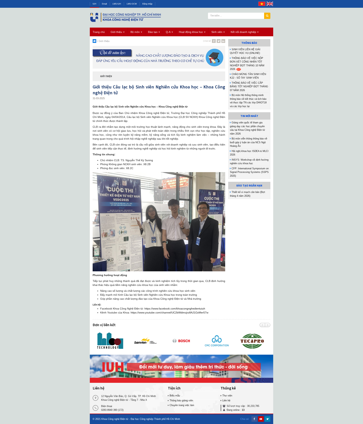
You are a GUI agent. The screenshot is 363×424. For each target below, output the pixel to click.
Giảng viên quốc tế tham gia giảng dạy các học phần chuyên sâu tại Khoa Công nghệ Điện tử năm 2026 (247, 128)
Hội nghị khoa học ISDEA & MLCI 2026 (249, 153)
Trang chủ (99, 31)
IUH (94, 4)
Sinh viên (216, 31)
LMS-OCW (132, 4)
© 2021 (97, 419)
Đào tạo (152, 31)
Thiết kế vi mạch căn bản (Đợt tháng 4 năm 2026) (247, 194)
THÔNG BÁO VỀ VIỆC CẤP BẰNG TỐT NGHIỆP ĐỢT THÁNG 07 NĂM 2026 (249, 86)
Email (104, 4)
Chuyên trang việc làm (182, 405)
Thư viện (227, 395)
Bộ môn (135, 31)
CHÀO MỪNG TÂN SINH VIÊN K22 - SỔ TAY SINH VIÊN (248, 76)
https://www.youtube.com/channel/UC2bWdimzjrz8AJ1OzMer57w (169, 312)
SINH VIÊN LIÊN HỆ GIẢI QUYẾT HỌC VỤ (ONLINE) (245, 51)
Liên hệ (226, 400)
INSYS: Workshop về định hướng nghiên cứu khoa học (249, 161)
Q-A (168, 31)
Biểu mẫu (175, 395)
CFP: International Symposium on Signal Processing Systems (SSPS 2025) (249, 172)
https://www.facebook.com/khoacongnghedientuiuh (174, 308)
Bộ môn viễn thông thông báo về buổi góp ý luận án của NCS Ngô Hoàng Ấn (248, 142)
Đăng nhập (147, 4)
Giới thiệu (116, 31)
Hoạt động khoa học (191, 31)
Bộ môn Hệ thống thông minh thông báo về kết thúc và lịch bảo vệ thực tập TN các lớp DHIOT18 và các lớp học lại (248, 101)
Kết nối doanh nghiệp (243, 31)
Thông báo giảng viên (181, 400)
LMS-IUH (116, 4)
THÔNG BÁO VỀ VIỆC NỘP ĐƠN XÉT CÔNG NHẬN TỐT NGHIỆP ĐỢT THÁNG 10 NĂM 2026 (247, 64)
